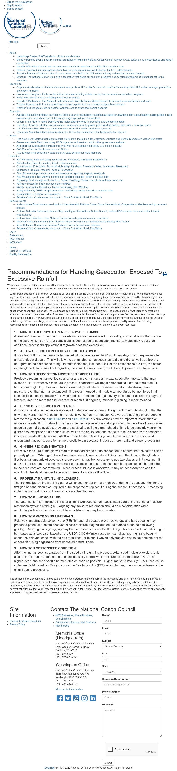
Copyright (50, 767)
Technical (15, 156)
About (13, 52)
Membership (62, 625)
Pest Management (62, 176)
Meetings (72, 221)
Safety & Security (64, 190)
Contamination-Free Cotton (72, 166)
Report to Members (80, 73)
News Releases (58, 225)
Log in (13, 231)
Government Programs (79, 94)
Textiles (70, 104)
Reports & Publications (83, 101)
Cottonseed (44, 169)
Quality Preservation (52, 187)
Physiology (69, 180)
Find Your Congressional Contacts (89, 138)
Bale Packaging (61, 159)
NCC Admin (16, 242)
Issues (13, 135)
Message (108, 704)
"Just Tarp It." (81, 419)
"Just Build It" (56, 419)
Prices (48, 97)
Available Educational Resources (94, 116)
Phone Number (111, 691)
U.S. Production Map (64, 128)
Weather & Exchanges (61, 108)
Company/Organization (115, 679)
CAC (42, 149)
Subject (106, 640)
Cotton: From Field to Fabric (70, 121)
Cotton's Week (62, 218)
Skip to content (15, 8)
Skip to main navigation (19, 1)
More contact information (69, 689)
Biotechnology (46, 163)
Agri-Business (68, 145)
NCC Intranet (17, 238)
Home (13, 247)
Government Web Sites (71, 142)
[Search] (70, 25)
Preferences (16, 235)
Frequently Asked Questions (71, 132)
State (105, 666)
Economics (15, 83)
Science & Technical (20, 250)
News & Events (18, 200)
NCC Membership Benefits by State (58, 152)
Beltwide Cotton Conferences (59, 197)
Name (106, 615)
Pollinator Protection (43, 183)
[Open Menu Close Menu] (66, 25)
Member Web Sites (70, 66)
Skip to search (14, 5)
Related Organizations (74, 70)
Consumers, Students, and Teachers (76, 622)
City (104, 653)
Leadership (48, 56)
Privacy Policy (17, 624)
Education (15, 111)
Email (105, 628)
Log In (15, 41)
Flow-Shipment (60, 173)
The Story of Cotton (83, 125)
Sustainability (38, 194)
